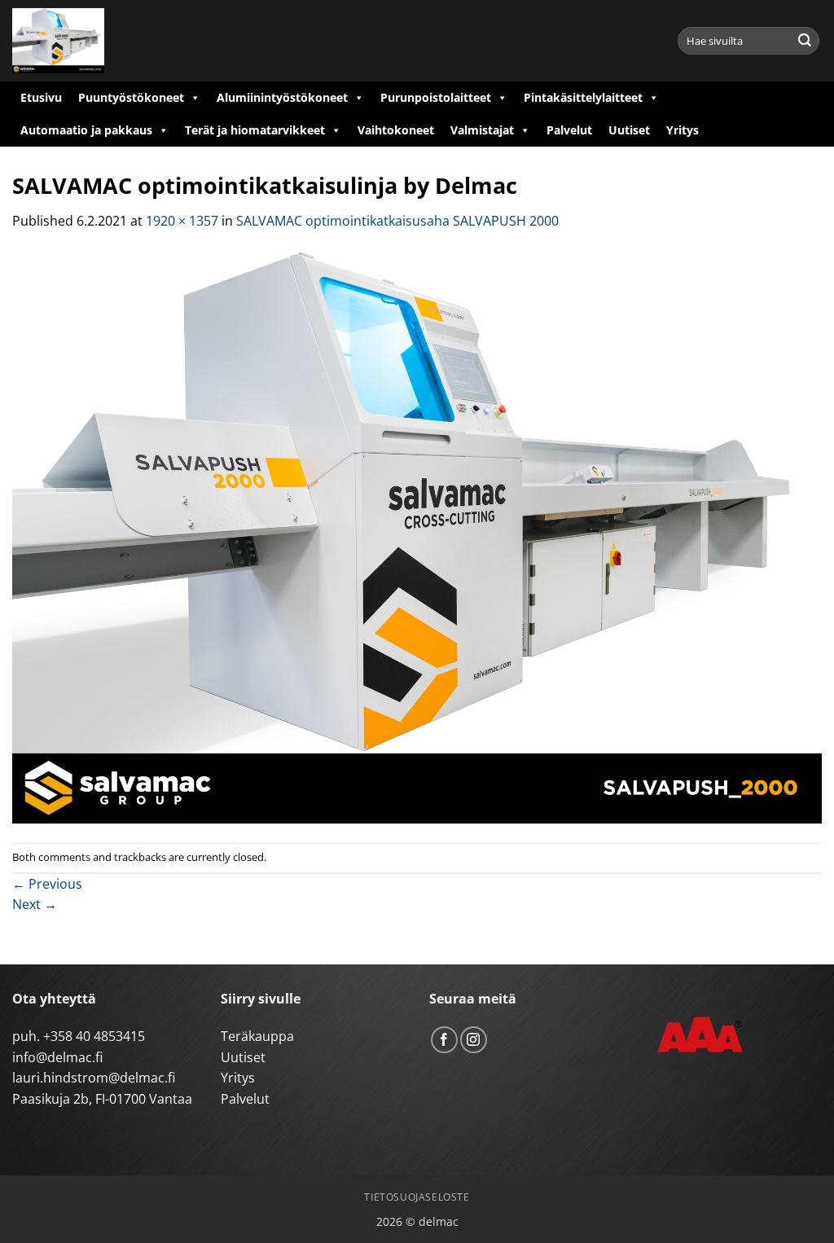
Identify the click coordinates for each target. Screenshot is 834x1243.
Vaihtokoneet (396, 130)
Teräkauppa (257, 1036)
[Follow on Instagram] (473, 1039)
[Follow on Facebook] (444, 1039)
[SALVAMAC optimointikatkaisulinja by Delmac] (417, 536)
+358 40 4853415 (94, 1036)
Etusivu (41, 97)
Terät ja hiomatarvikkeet (255, 130)
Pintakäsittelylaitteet (583, 97)
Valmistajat (482, 130)
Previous (47, 884)
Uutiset (629, 130)
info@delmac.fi (57, 1057)
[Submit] (805, 41)
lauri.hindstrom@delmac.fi (93, 1078)
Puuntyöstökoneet (131, 97)
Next (34, 904)
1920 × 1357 (182, 221)
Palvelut (569, 130)
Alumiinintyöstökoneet (282, 97)
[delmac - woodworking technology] (85, 40)
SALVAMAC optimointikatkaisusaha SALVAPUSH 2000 (397, 221)
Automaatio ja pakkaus (86, 130)
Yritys (682, 130)
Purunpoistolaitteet (435, 97)
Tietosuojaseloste (416, 1197)
